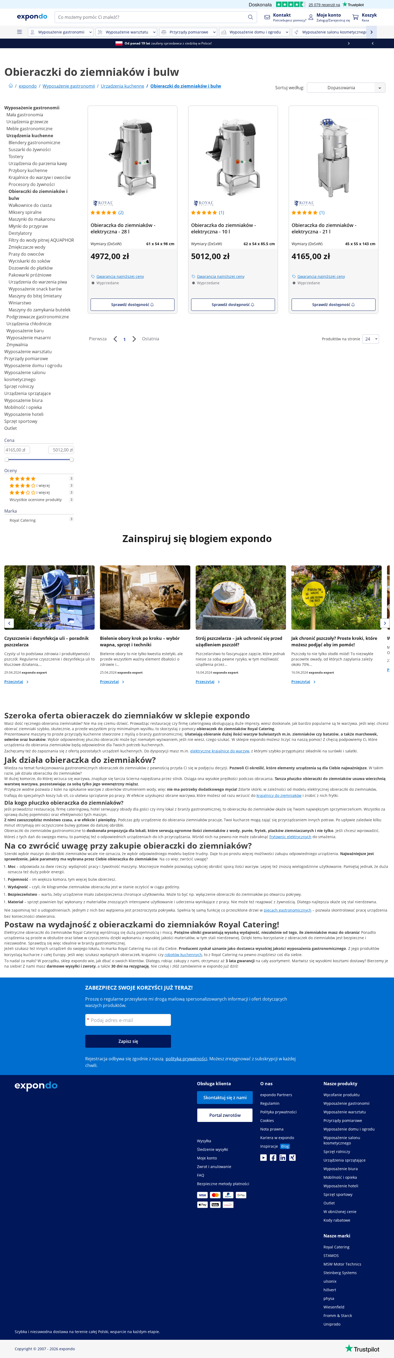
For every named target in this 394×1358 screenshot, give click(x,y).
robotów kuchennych (183, 954)
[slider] (7, 459)
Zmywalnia (17, 345)
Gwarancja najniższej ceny (120, 276)
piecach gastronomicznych (287, 910)
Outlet (10, 428)
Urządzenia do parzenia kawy (38, 163)
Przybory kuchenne (28, 170)
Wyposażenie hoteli (23, 414)
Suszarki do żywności (30, 149)
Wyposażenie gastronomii (32, 108)
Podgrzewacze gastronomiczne (37, 317)
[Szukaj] (250, 17)
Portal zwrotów (225, 1115)
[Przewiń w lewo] (12, 43)
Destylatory (20, 233)
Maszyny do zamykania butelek (39, 310)
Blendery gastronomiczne (34, 143)
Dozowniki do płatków (31, 268)
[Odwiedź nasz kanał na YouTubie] (263, 1159)
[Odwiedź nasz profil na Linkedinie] (283, 1159)
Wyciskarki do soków (29, 261)
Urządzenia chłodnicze (28, 324)
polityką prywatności (186, 1059)
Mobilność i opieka (23, 407)
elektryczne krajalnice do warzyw (219, 750)
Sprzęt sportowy (20, 421)
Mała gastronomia (24, 115)
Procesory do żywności (32, 184)
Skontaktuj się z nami (225, 1097)
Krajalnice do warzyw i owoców (39, 177)
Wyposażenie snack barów (35, 289)
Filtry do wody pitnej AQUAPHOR (41, 240)
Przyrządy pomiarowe (26, 358)
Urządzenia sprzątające (27, 393)
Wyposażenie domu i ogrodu (33, 365)
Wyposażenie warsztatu (28, 352)
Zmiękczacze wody (27, 247)
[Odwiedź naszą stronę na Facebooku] (273, 1159)
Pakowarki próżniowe (30, 275)
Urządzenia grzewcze (27, 122)
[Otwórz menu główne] (19, 32)
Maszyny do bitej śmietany (35, 296)
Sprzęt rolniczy (19, 386)
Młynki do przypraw (28, 226)
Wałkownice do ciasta (30, 205)
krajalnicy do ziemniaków (279, 795)
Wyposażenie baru (25, 331)
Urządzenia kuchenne (29, 136)
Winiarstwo (20, 303)
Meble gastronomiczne (29, 129)
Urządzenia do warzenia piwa (38, 282)
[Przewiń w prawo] (382, 43)
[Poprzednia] (115, 339)
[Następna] (134, 339)
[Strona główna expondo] (11, 86)
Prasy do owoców (26, 254)
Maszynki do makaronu (32, 219)
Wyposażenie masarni (28, 338)
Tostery (16, 156)
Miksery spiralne (25, 212)
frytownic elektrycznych (290, 836)
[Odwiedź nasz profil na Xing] (292, 1159)
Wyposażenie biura (23, 400)
